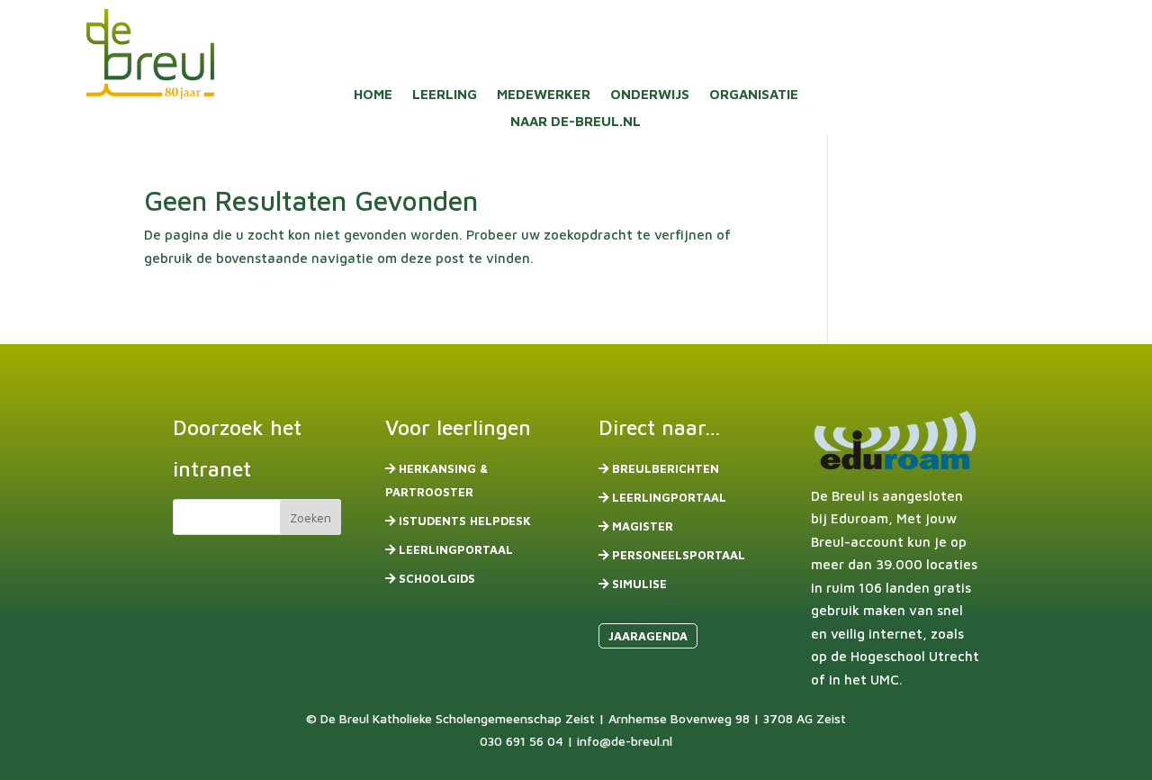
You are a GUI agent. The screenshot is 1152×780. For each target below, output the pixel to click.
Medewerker (543, 95)
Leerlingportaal (456, 549)
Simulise (639, 583)
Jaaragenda (648, 636)
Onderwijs (649, 95)
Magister (642, 526)
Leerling (444, 95)
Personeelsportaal (678, 555)
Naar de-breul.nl (575, 122)
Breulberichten (665, 468)
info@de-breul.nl (624, 740)
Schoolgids (437, 578)
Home (373, 95)
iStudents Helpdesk (465, 520)
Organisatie (753, 95)
